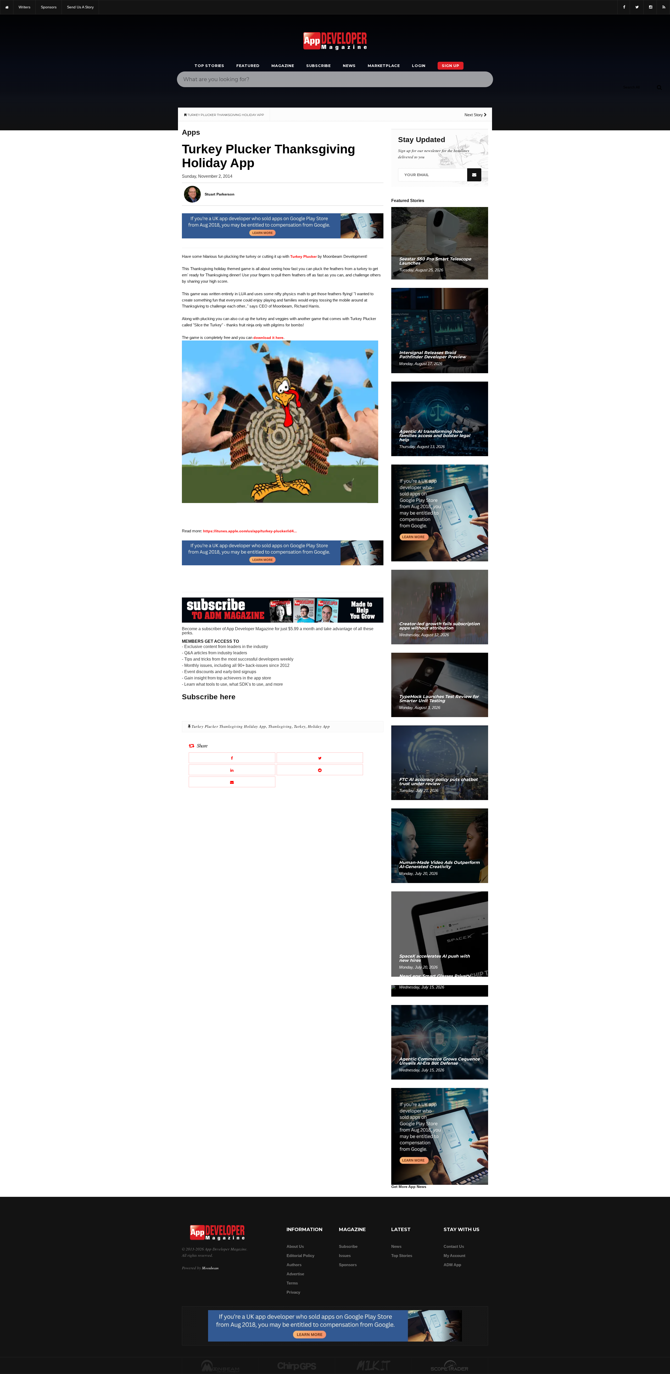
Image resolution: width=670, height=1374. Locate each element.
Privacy (293, 1292)
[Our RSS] (663, 7)
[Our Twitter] (636, 7)
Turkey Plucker (303, 256)
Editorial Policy (300, 1255)
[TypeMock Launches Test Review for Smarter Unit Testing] (439, 684)
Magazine (282, 65)
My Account (454, 1255)
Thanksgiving (280, 726)
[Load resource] (282, 226)
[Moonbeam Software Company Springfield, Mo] (220, 1366)
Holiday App (319, 726)
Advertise (295, 1274)
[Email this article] (232, 782)
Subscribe (318, 65)
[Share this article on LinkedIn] (232, 770)
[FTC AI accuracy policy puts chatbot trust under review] (439, 762)
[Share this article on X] (320, 758)
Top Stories (209, 65)
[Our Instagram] (650, 7)
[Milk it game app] (373, 1366)
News (349, 65)
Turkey (300, 726)
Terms (292, 1283)
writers (24, 7)
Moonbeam (210, 1267)
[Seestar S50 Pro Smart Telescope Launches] (439, 243)
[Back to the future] (6, 7)
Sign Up (450, 65)
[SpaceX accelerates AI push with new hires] (439, 933)
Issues (345, 1255)
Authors (294, 1265)
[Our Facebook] (624, 7)
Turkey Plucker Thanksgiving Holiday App (229, 726)
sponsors (49, 7)
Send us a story (80, 7)
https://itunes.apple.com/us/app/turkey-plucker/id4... (250, 531)
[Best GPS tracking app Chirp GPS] (297, 1366)
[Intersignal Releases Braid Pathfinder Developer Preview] (439, 330)
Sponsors (348, 1265)
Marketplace (384, 65)
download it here (268, 338)
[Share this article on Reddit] (320, 770)
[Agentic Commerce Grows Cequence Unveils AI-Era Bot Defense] (439, 1042)
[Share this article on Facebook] (232, 758)
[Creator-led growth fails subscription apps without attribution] (439, 607)
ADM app (452, 1265)
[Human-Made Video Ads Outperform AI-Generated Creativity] (439, 845)
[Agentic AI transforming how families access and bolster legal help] (439, 418)
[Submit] (659, 87)
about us (295, 1246)
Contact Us (454, 1246)
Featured (247, 65)
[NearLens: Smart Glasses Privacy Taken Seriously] (439, 990)
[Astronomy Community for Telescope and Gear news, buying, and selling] (450, 1366)
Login (419, 65)
